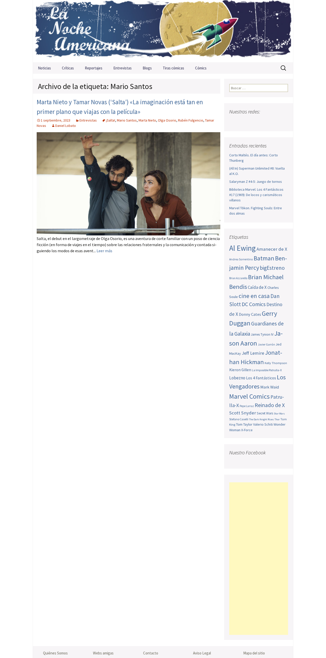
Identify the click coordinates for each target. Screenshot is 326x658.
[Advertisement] (258, 558)
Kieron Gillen (240, 369)
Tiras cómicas (173, 68)
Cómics (201, 68)
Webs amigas (103, 653)
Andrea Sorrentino (241, 259)
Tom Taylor (244, 424)
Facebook (233, 121)
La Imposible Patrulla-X (267, 370)
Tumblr (273, 121)
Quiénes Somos (55, 653)
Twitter (243, 121)
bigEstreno (272, 267)
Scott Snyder (242, 413)
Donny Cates (250, 314)
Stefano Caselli (238, 419)
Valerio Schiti (263, 424)
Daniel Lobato (65, 125)
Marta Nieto (147, 120)
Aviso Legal (202, 653)
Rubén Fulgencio (190, 120)
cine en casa (254, 296)
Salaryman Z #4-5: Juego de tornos (255, 181)
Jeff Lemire (253, 353)
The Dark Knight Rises (261, 419)
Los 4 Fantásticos (261, 377)
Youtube (253, 121)
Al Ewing (242, 248)
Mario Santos (127, 120)
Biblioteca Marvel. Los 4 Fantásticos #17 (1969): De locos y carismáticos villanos (256, 194)
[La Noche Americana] (163, 31)
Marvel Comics (249, 396)
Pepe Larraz (247, 406)
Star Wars (279, 413)
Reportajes (93, 68)
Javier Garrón (266, 344)
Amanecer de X (271, 249)
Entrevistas (122, 68)
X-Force (247, 430)
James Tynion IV (262, 334)
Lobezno (237, 378)
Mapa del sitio (254, 653)
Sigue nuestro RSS (283, 121)
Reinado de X (270, 405)
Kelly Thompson (276, 363)
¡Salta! (110, 120)
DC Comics (254, 304)
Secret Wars (265, 413)
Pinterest (263, 121)
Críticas (68, 68)
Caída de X (257, 287)
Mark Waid (269, 387)
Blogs (147, 68)
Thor (277, 419)
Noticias (44, 68)
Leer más (104, 250)
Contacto (150, 653)
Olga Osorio (167, 120)
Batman (264, 258)
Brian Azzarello (238, 278)
